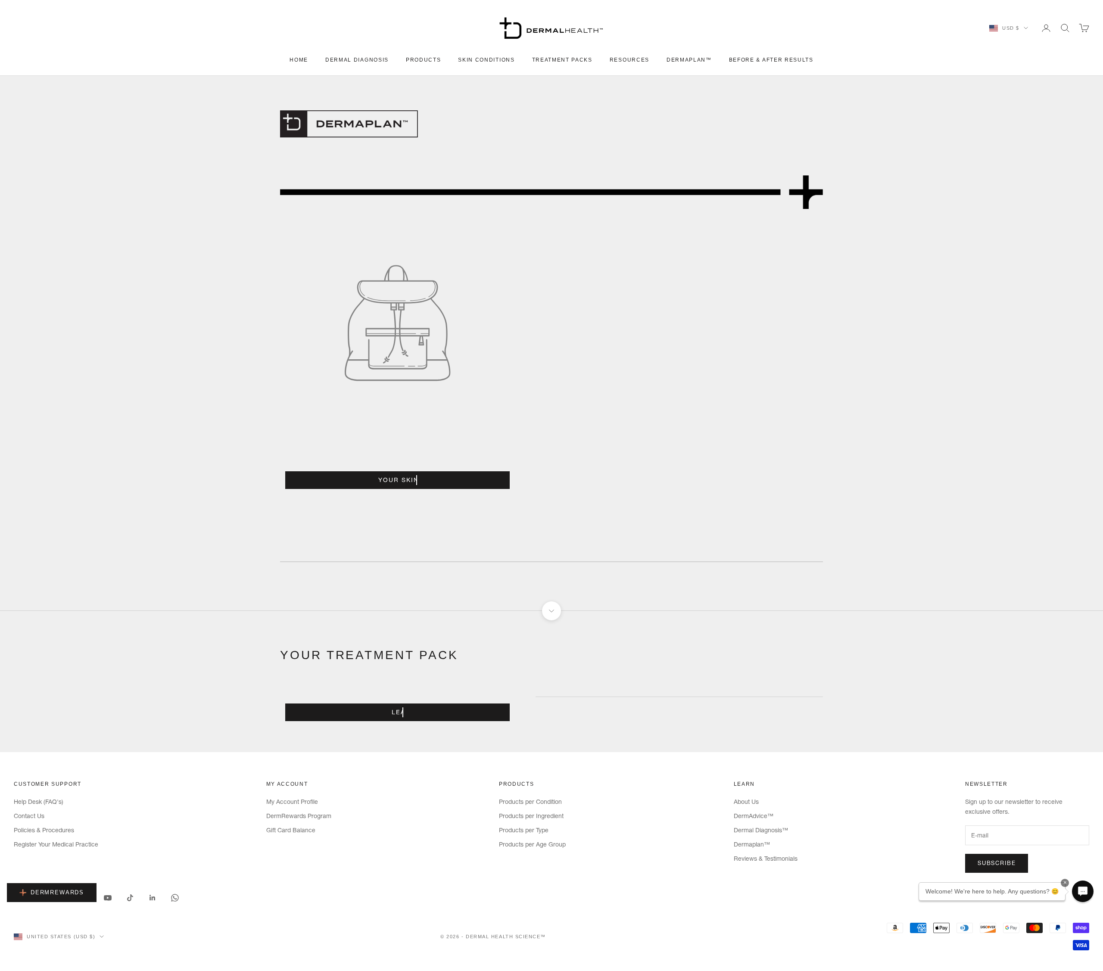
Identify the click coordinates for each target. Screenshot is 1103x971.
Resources (629, 60)
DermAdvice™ (753, 816)
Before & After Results (771, 60)
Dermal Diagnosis (357, 60)
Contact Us (29, 816)
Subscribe (997, 862)
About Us (746, 802)
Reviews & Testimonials (766, 858)
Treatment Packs (562, 60)
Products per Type (523, 830)
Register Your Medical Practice (56, 844)
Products (423, 60)
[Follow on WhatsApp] (175, 897)
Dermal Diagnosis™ (761, 830)
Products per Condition (530, 802)
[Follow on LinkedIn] (152, 897)
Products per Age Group (532, 844)
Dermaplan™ (689, 60)
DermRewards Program (298, 816)
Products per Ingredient (531, 816)
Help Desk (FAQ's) (38, 802)
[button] (1083, 891)
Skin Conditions (486, 60)
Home (299, 60)
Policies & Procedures (44, 830)
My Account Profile (292, 802)
